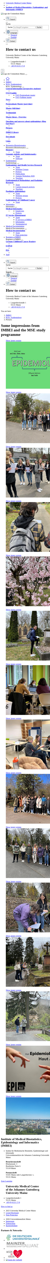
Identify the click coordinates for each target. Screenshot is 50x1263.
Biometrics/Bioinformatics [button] (16, 145)
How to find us (6, 1206)
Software (19, 158)
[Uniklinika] (23, 1240)
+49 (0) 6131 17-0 (18, 66)
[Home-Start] (7, 80)
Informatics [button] (10, 204)
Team (18, 152)
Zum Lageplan (6, 1181)
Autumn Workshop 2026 (25, 176)
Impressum (10, 1221)
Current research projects (25, 187)
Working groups (22, 196)
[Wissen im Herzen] (14, 1258)
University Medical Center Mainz (18, 3)
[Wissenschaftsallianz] (23, 1249)
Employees (20, 211)
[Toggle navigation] (26, 74)
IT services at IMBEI (24, 220)
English (14, 37)
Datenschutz (10, 1223)
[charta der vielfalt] (14, 1260)
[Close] (7, 22)
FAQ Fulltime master (24, 97)
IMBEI (8, 82)
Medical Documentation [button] (15, 226)
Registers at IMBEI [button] (13, 237)
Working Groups (22, 169)
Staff (7, 255)
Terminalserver (21, 224)
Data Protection (12, 1215)
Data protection (21, 235)
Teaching (19, 178)
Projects (19, 172)
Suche (8, 24)
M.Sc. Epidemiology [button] (14, 84)
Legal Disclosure (12, 1213)
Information (20, 222)
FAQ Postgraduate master (25, 95)
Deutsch (14, 35)
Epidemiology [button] (11, 161)
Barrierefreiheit (11, 1226)
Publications (20, 174)
